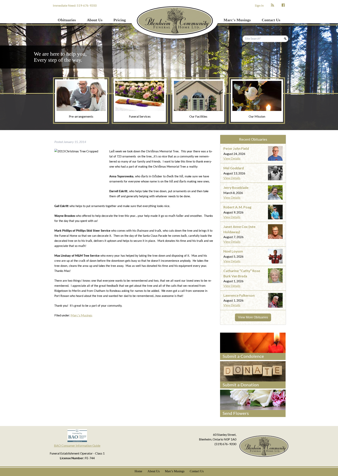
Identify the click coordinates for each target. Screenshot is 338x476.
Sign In (259, 5)
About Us (94, 20)
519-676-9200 (87, 5)
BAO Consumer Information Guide (77, 445)
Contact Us (271, 20)
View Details (231, 158)
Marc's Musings (237, 20)
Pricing (119, 20)
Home (138, 471)
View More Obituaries (253, 317)
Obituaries (67, 20)
